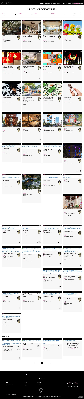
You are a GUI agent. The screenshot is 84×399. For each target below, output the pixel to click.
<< (30, 363)
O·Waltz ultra (45, 251)
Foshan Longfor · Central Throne (49, 274)
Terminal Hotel (25, 230)
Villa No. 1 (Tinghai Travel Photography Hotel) (68, 210)
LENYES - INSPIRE (46, 180)
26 (43, 363)
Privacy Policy (28, 395)
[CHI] (74, 348)
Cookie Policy (45, 397)
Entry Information (41, 3)
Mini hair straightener (67, 97)
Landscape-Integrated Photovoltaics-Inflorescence (69, 298)
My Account (81, 3)
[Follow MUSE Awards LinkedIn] (75, 383)
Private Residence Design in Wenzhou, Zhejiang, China (28, 36)
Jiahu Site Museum (6, 180)
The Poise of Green (46, 230)
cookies (34, 395)
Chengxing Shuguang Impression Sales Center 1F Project (69, 277)
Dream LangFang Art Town (48, 296)
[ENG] (71, 348)
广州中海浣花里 (66, 128)
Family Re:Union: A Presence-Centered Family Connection (48, 98)
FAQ (25, 384)
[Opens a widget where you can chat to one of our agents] (80, 397)
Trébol (24, 149)
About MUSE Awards (9, 384)
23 (37, 363)
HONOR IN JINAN (6, 35)
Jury (51, 3)
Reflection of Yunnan (47, 66)
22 (35, 363)
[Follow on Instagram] (72, 383)
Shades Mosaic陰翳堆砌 (7, 97)
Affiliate (26, 385)
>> (54, 363)
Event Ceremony (59, 3)
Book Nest (65, 179)
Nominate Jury (39, 384)
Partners (69, 3)
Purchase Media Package (72, 345)
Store (73, 3)
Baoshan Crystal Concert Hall (8, 346)
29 (50, 363)
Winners (54, 3)
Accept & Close (39, 397)
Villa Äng (24, 128)
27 (46, 363)
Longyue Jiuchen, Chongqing (69, 231)
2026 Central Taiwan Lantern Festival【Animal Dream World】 (69, 67)
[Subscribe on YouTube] (77, 383)
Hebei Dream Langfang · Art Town (70, 253)
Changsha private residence (7, 319)
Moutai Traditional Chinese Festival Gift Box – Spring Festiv (8, 67)
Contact (26, 382)
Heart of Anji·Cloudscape (27, 254)
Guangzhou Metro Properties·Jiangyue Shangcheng (49, 36)
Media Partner (39, 382)
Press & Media (65, 3)
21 (33, 363)
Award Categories (47, 3)
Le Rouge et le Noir (6, 148)
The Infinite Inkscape (6, 230)
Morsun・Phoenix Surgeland (28, 189)
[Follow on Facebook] (68, 383)
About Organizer (8, 385)
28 (48, 363)
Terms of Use (24, 395)
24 (39, 363)
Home (7, 382)
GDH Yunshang (5, 296)
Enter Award (76, 3)
